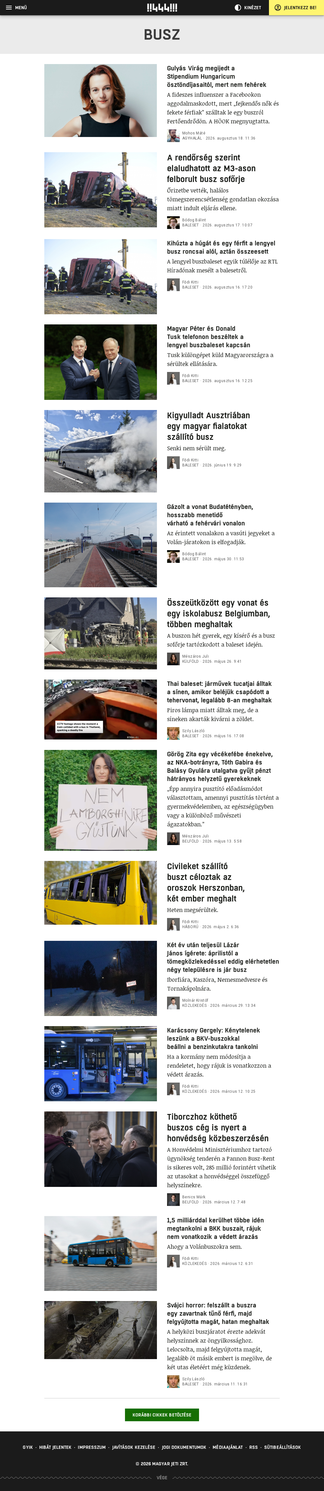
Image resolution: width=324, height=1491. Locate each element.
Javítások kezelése (134, 1447)
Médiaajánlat (228, 1447)
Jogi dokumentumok (184, 1447)
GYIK (28, 1447)
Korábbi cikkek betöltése (162, 1414)
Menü (21, 7)
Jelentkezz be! (300, 7)
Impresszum (92, 1447)
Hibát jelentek (55, 1447)
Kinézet (252, 7)
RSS (253, 1447)
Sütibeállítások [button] (282, 1447)
